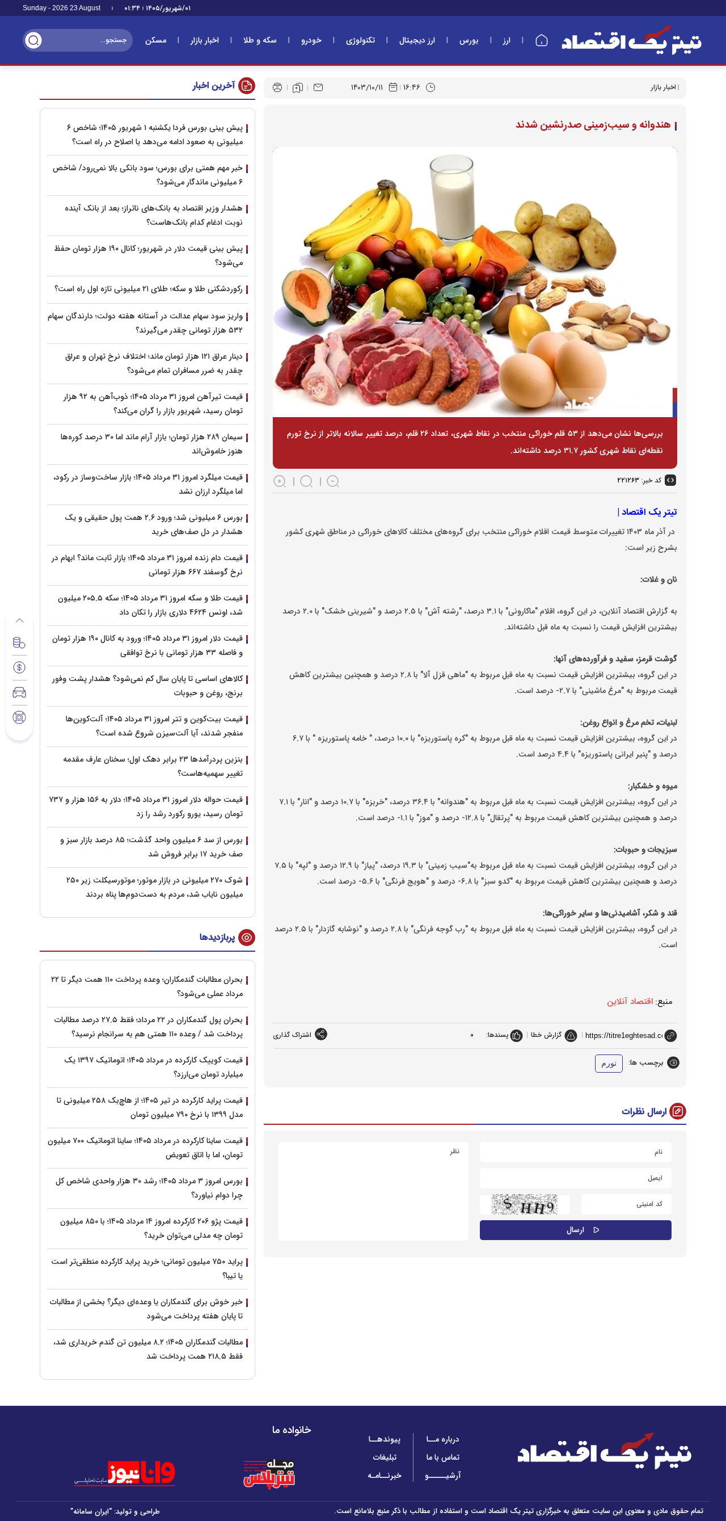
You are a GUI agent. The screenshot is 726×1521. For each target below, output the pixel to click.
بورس (469, 40)
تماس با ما (443, 1457)
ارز (506, 40)
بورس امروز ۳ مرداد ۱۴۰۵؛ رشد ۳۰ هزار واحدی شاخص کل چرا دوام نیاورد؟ (149, 1188)
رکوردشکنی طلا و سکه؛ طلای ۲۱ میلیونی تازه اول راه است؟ (148, 289)
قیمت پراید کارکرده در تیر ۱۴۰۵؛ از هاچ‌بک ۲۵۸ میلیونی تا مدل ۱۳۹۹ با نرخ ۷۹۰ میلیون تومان (150, 1107)
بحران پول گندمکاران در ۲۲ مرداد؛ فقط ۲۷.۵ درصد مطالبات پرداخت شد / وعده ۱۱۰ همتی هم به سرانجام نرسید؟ (148, 1027)
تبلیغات (384, 1457)
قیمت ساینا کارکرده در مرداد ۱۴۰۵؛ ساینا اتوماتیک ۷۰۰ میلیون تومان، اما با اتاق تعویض (145, 1148)
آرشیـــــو (443, 1475)
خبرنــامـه (385, 1475)
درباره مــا (443, 1439)
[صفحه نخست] (541, 40)
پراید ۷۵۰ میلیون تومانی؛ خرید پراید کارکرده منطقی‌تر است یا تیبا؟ (147, 1268)
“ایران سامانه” (91, 1512)
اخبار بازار (205, 40)
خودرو (311, 40)
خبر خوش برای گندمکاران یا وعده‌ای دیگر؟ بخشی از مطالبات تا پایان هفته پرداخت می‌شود (146, 1309)
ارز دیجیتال (417, 40)
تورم (609, 1063)
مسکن (155, 40)
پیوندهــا (384, 1439)
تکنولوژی (360, 40)
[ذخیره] (297, 88)
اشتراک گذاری (292, 1035)
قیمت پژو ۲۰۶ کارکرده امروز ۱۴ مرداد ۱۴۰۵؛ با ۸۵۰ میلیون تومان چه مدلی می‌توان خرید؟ (151, 1228)
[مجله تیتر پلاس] (268, 1474)
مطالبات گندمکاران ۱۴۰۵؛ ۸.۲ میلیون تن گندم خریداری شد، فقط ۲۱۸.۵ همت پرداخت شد (148, 1349)
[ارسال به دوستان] (318, 87)
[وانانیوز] (139, 1474)
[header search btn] (33, 40)
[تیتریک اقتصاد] (631, 40)
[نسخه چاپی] (277, 87)
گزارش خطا (546, 1035)
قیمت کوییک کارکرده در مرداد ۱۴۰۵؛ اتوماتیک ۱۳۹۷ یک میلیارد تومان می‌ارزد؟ (153, 1067)
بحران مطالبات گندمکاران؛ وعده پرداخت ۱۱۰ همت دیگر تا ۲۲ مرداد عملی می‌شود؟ (147, 986)
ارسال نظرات (644, 1111)
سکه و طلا (260, 40)
